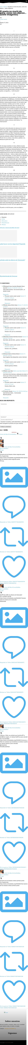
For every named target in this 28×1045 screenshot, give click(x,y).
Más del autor (15, 227)
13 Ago (2, 731)
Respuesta (5, 294)
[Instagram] (12, 1036)
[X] (5, 26)
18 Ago (2, 450)
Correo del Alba (8, 1042)
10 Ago (2, 876)
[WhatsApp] (12, 26)
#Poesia (4, 224)
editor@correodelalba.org (10, 1028)
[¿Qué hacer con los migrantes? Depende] (8, 241)
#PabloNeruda (5, 222)
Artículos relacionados (6, 227)
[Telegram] (15, 26)
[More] (19, 26)
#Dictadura (4, 221)
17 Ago (2, 590)
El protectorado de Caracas (8, 276)
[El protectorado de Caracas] (8, 273)
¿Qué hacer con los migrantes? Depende (12, 244)
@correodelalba (4, 448)
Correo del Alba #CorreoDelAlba (12, 446)
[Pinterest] (8, 26)
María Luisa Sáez (17, 371)
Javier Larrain (3, 19)
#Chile (3, 219)
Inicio (1, 6)
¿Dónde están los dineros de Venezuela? (12, 260)
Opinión (5, 6)
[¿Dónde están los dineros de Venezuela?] (8, 257)
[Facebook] (1, 26)
